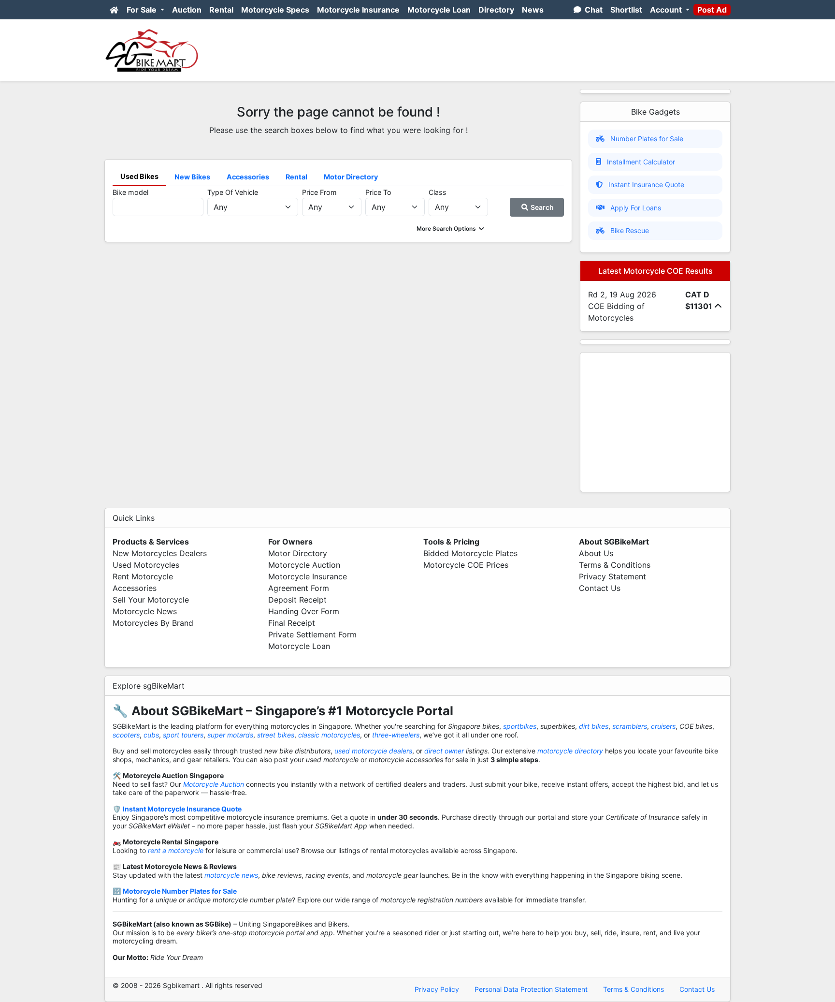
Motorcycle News (145, 611)
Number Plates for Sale (646, 138)
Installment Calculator (641, 162)
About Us (596, 553)
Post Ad (712, 10)
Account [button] (667, 10)
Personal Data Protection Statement (531, 989)
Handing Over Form (303, 611)
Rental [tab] (296, 177)
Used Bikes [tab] (139, 176)
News (533, 10)
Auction (187, 10)
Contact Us (599, 588)
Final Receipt (291, 623)
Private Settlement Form (312, 634)
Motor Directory (297, 553)
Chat (593, 10)
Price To (378, 192)
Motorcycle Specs (275, 10)
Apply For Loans (635, 208)
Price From (319, 192)
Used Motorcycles (146, 565)
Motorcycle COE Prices (465, 565)
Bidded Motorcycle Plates (470, 553)
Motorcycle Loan (439, 10)
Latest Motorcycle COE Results (655, 271)
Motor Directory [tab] (351, 177)
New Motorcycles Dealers (160, 553)
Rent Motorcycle (143, 576)
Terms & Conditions (614, 565)
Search (541, 207)
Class (437, 192)
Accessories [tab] (248, 177)
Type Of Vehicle (232, 192)
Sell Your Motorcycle (151, 599)
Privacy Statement (612, 576)
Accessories (135, 588)
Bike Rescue (629, 230)
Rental (221, 10)
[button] (451, 228)
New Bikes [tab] (192, 177)
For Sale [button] (142, 10)
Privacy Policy (437, 989)
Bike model (130, 192)
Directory (496, 10)
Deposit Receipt (297, 599)
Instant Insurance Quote (646, 184)
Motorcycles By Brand (153, 623)
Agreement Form (298, 588)
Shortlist (626, 10)
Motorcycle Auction (304, 565)
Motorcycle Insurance (358, 10)
